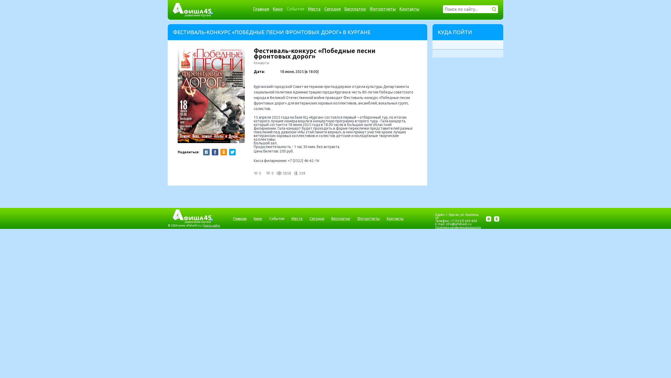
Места (314, 9)
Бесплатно (355, 9)
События (295, 9)
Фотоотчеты (383, 9)
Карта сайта (211, 225)
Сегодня (332, 9)
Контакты (409, 9)
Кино (278, 9)
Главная (261, 9)
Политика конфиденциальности (458, 227)
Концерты (261, 63)
